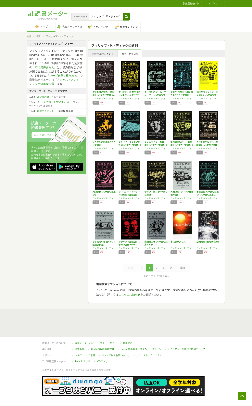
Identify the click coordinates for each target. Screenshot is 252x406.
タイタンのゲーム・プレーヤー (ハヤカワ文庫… (155, 95)
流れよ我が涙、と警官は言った (53, 102)
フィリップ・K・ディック (105, 98)
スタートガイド (108, 343)
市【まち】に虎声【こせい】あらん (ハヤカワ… (129, 95)
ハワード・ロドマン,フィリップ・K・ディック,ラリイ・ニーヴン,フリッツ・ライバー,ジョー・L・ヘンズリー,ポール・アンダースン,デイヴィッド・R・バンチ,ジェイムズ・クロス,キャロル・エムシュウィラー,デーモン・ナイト (208, 98)
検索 (38, 36)
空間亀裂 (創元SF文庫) (207, 241)
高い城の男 (43, 96)
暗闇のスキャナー (46, 111)
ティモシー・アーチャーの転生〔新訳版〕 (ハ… (129, 195)
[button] (126, 17)
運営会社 (79, 349)
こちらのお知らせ (129, 294)
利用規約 (127, 343)
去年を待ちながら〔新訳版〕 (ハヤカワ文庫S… (207, 145)
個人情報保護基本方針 (102, 349)
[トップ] (29, 36)
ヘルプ (78, 355)
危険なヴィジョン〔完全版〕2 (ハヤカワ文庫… (207, 95)
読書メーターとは (84, 343)
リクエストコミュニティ (149, 355)
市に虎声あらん (178, 241)
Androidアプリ (82, 361)
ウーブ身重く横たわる (63, 75)
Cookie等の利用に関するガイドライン (140, 349)
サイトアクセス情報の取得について (186, 349)
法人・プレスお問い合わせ (116, 355)
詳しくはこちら (43, 134)
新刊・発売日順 (130, 53)
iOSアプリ (102, 361)
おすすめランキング (103, 53)
